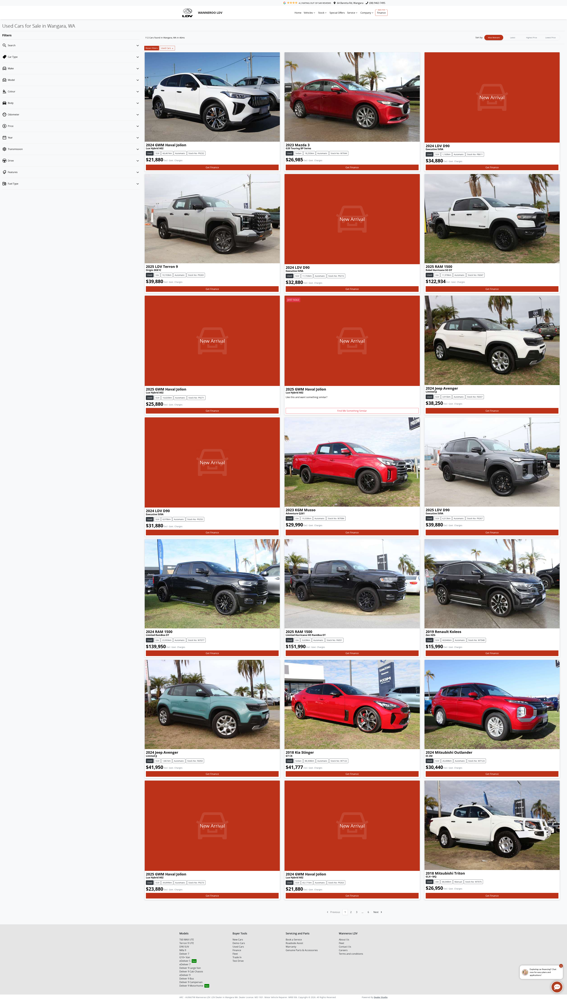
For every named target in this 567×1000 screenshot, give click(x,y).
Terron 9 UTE (186, 943)
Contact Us (345, 946)
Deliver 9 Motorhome (191, 985)
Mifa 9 (182, 950)
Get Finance (212, 167)
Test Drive (238, 960)
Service (351, 12)
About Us (344, 939)
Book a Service (294, 939)
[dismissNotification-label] (561, 966)
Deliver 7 (184, 953)
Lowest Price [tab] (550, 37)
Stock (321, 12)
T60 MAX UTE (186, 939)
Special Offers (337, 12)
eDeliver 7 (184, 964)
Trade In (237, 957)
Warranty (291, 946)
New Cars (238, 939)
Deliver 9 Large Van (190, 968)
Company (365, 12)
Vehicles (308, 12)
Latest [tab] (512, 37)
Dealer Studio (381, 997)
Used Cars (238, 946)
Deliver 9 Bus (186, 978)
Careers (343, 950)
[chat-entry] (557, 987)
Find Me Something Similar (352, 410)
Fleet (235, 953)
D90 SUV (184, 946)
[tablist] (522, 37)
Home (298, 12)
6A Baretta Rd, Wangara (350, 3)
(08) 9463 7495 (377, 3)
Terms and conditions (351, 953)
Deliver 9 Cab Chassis (191, 971)
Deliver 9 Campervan (191, 982)
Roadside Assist (294, 943)
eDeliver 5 (184, 960)
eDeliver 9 (184, 975)
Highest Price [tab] (531, 37)
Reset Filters (152, 48)
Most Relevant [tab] (494, 37)
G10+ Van (184, 957)
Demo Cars (239, 943)
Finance (381, 12)
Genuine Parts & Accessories (302, 950)
